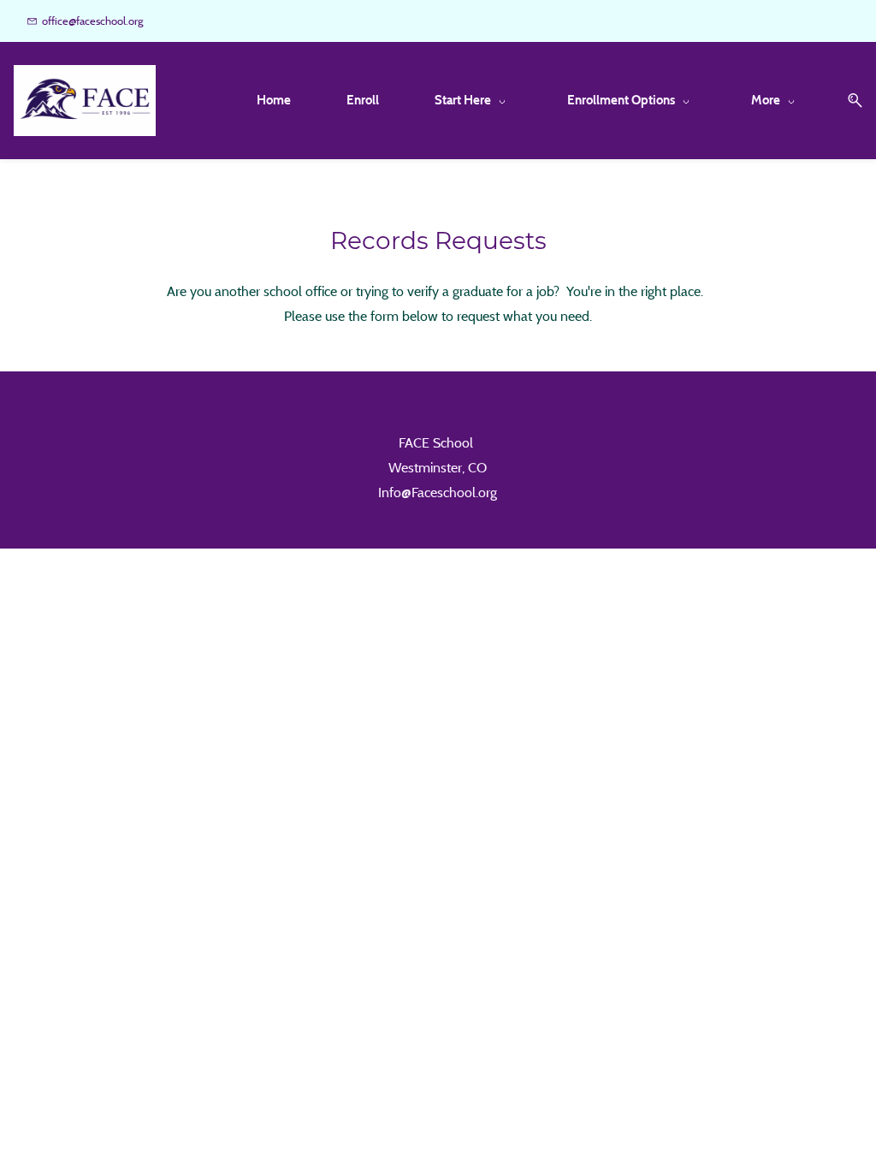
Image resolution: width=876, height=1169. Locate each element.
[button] (848, 100)
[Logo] (85, 100)
